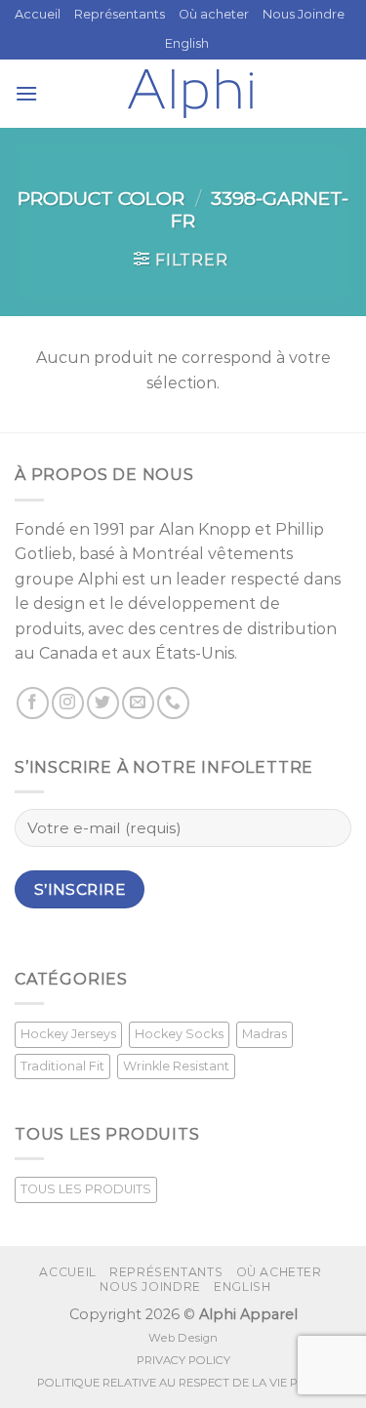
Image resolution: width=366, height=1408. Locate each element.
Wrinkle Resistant (176, 1066)
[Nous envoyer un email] (138, 703)
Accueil (38, 14)
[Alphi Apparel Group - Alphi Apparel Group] (190, 93)
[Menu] (26, 93)
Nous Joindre (304, 14)
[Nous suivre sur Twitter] (103, 703)
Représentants (119, 14)
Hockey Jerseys (68, 1033)
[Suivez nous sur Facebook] (33, 703)
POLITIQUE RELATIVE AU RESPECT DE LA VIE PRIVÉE (183, 1382)
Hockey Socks (179, 1033)
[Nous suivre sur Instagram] (68, 703)
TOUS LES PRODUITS (85, 1189)
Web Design (183, 1338)
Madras (264, 1033)
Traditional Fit (62, 1066)
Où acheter (214, 14)
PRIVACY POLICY (183, 1360)
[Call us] (173, 703)
